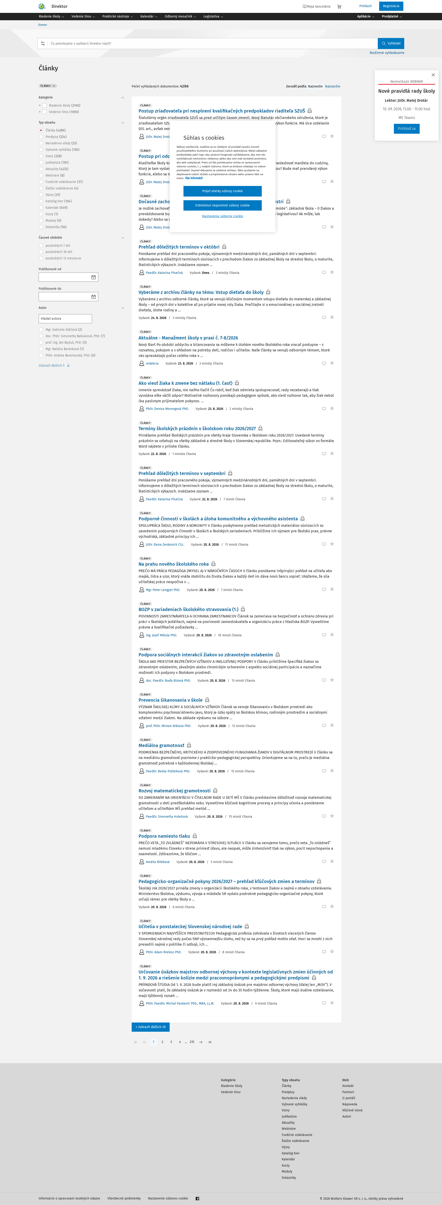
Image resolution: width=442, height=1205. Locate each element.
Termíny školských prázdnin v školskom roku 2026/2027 (197, 428)
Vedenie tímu (231, 1092)
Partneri (348, 1092)
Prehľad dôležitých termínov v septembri (182, 473)
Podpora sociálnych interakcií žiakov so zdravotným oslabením (206, 655)
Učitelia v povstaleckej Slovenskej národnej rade (190, 926)
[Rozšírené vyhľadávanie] (43, 43)
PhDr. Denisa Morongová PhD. (167, 409)
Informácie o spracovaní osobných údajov (69, 1198)
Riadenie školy (231, 1086)
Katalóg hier (291, 1153)
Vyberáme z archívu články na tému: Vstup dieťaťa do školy (201, 292)
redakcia (152, 363)
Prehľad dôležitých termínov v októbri (179, 247)
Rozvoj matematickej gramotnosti (175, 791)
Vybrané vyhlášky (294, 1104)
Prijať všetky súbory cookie (222, 191)
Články (286, 1086)
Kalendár (288, 1159)
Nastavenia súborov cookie (222, 216)
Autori (346, 1116)
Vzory (286, 1110)
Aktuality (288, 1123)
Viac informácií (194, 178)
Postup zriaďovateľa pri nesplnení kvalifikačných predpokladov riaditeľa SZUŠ (222, 111)
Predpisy (288, 1092)
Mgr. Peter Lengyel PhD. (163, 590)
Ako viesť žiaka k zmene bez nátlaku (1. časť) (185, 383)
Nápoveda (349, 1104)
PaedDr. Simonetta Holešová (167, 817)
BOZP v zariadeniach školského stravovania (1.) (188, 609)
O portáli (348, 1098)
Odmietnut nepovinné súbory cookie (222, 205)
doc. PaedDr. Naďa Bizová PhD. (168, 681)
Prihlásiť (365, 6)
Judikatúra (289, 1116)
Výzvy (286, 1147)
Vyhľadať (394, 43)
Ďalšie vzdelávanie (295, 1141)
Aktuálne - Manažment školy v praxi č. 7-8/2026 (188, 338)
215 (192, 1042)
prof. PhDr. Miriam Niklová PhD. (168, 726)
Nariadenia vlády (294, 1098)
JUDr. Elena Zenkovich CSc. (165, 545)
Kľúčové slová (352, 1110)
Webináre (289, 1129)
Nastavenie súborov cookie (168, 1198)
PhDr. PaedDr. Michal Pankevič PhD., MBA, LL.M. (180, 1003)
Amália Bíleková (158, 862)
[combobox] (221, 43)
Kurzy (286, 1165)
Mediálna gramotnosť (161, 745)
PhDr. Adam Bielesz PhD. (163, 952)
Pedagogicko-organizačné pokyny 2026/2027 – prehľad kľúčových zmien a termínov (226, 881)
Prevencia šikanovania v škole (171, 700)
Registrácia (391, 6)
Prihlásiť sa (407, 128)
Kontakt (348, 1086)
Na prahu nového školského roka (174, 564)
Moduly (287, 1171)
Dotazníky (289, 1178)
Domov (42, 24)
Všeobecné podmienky (124, 1198)
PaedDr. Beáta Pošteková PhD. (168, 771)
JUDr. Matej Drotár (159, 137)
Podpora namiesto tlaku (164, 836)
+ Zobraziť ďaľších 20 (151, 1027)
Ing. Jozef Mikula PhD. (161, 635)
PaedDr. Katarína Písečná (164, 273)
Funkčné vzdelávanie (297, 1135)
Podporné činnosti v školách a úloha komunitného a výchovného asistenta (218, 518)
